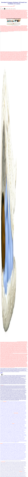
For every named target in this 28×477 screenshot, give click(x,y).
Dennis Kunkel (20, 471)
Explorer (2, 385)
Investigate (22, 25)
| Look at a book (18, 341)
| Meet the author (24, 359)
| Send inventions (1, 353)
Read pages (13, 423)
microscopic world (3, 461)
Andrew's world (4, 401)
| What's (14, 5)
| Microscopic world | (20, 347)
